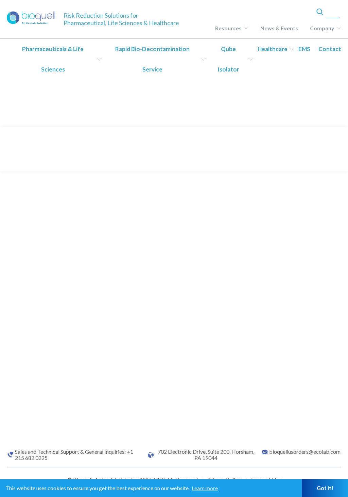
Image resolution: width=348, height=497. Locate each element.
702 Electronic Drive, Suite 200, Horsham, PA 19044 (206, 455)
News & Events (279, 28)
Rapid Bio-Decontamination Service (152, 59)
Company (322, 28)
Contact (329, 48)
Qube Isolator (228, 59)
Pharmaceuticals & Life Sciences (53, 59)
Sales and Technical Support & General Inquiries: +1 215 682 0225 (74, 455)
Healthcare (273, 48)
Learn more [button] (205, 488)
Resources (228, 28)
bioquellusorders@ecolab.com (305, 452)
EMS (304, 48)
